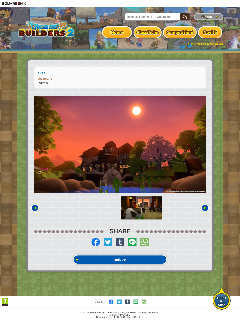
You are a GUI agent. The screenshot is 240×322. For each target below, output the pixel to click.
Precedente (35, 208)
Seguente (205, 208)
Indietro (120, 259)
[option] (120, 144)
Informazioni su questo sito (207, 43)
